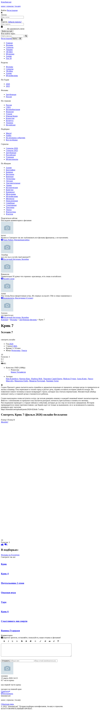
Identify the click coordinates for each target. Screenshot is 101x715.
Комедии (9, 190)
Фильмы (9, 45)
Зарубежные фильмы (28, 320)
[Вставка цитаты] (49, 641)
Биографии (10, 170)
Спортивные (11, 205)
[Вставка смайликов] (35, 641)
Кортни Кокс (24, 379)
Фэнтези (9, 214)
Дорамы (9, 49)
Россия (9, 97)
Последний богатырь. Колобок (16, 259)
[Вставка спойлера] (58, 641)
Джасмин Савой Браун (52, 379)
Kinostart (4, 320)
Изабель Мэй (36, 379)
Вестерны (10, 174)
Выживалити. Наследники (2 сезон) (18, 298)
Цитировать (8, 694)
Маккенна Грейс (21, 381)
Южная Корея (11, 116)
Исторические (12, 187)
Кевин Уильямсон (18, 372)
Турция (9, 114)
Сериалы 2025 (12, 150)
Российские (11, 155)
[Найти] (26, 36)
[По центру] (26, 641)
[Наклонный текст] (8, 641)
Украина (9, 123)
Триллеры (10, 207)
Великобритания (13, 109)
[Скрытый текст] (45, 641)
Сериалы (9, 47)
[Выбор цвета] (40, 641)
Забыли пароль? (15, 22)
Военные (10, 176)
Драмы (9, 185)
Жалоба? (4, 422)
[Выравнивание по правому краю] (30, 641)
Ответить (5, 691)
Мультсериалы (12, 159)
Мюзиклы (10, 199)
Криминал (10, 192)
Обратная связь (7, 704)
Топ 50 (9, 58)
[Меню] (20, 38)
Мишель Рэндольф (37, 381)
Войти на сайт (7, 31)
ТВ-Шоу (9, 71)
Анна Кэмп (82, 379)
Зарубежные (11, 94)
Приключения (12, 201)
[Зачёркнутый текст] (17, 641)
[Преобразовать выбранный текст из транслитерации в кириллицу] (54, 641)
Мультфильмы (12, 76)
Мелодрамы (11, 194)
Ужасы (9, 210)
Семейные (10, 203)
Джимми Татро (52, 381)
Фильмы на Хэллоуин (10, 555)
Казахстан (10, 118)
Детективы (10, 179)
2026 (8, 84)
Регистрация (12, 10)
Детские (9, 181)
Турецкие (10, 157)
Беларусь (9, 120)
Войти (15, 39)
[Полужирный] (4, 641)
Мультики (10, 54)
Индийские (11, 125)
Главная (9, 43)
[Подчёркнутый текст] (13, 641)
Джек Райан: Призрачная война (16, 240)
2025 (8, 86)
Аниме (9, 56)
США (8, 107)
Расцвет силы (8, 279)
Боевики (9, 172)
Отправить (6, 661)
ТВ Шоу (9, 52)
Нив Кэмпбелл (12, 379)
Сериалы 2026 (12, 148)
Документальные (13, 183)
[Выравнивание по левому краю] (22, 641)
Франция (10, 112)
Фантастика (11, 212)
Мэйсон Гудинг (69, 379)
